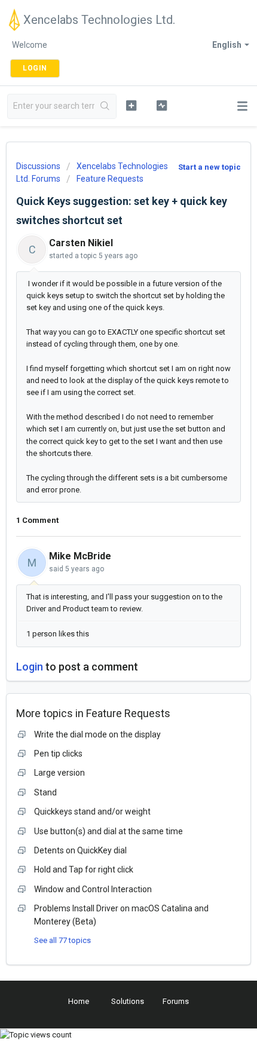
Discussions (38, 166)
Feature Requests (110, 178)
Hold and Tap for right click (83, 869)
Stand (45, 792)
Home (78, 1001)
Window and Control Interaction (93, 889)
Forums (176, 1001)
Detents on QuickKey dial (80, 850)
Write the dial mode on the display (97, 734)
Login (29, 666)
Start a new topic (209, 167)
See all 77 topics (62, 940)
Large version (59, 772)
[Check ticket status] (161, 105)
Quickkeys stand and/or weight (92, 811)
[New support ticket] (131, 105)
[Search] (105, 106)
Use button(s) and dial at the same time (108, 831)
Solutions (127, 1001)
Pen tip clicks (58, 753)
